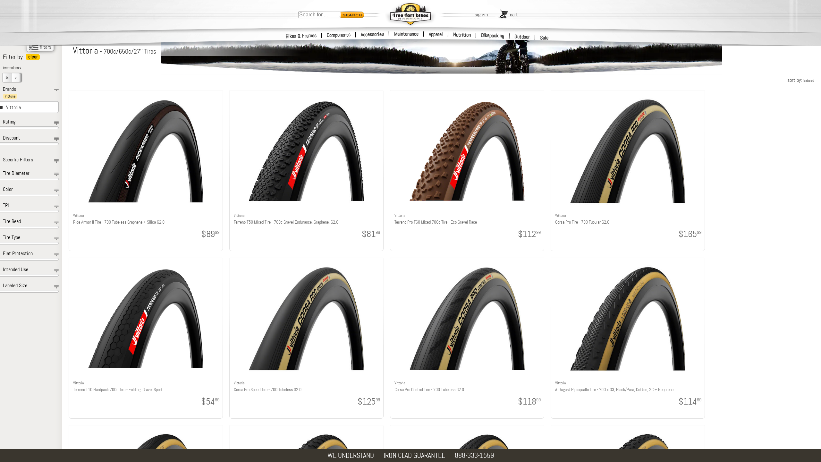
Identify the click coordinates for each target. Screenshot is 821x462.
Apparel (436, 34)
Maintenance (406, 33)
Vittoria (13, 107)
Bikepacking (492, 35)
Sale (544, 37)
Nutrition (462, 34)
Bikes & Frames (301, 36)
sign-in (481, 14)
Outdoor (522, 36)
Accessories (372, 34)
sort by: (800, 80)
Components (339, 34)
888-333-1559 (474, 455)
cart (514, 14)
